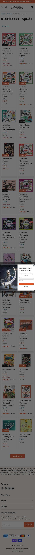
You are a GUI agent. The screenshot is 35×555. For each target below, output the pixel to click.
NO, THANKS (26, 286)
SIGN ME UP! (26, 284)
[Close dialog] (34, 265)
